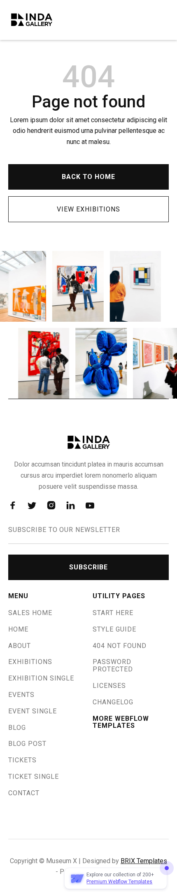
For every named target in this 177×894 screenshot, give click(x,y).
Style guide (114, 629)
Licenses (109, 686)
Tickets (22, 760)
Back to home (89, 177)
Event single (32, 711)
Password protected (113, 665)
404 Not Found (119, 646)
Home (18, 629)
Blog (17, 727)
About (19, 646)
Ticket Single (33, 776)
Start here (113, 613)
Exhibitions (30, 662)
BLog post (27, 744)
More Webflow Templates (121, 722)
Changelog (113, 702)
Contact (24, 793)
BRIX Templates (144, 861)
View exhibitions (88, 209)
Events (21, 695)
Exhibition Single (41, 678)
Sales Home (30, 613)
